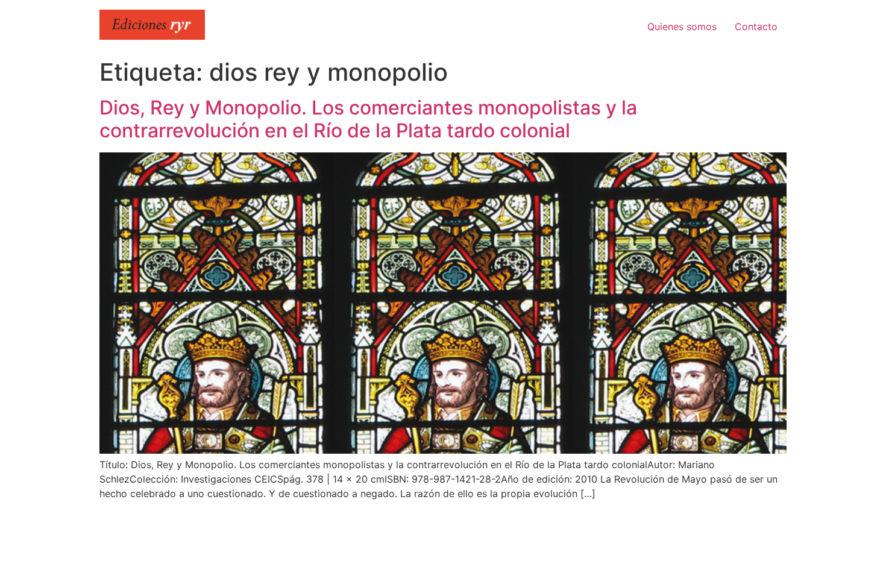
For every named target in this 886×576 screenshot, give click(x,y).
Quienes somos (682, 26)
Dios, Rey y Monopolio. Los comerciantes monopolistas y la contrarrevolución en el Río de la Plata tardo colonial (368, 119)
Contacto (756, 26)
